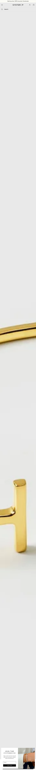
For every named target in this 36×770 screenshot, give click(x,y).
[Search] (2, 9)
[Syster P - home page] (18, 5)
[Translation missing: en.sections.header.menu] (1, 5)
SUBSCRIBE (9, 765)
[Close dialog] (33, 749)
